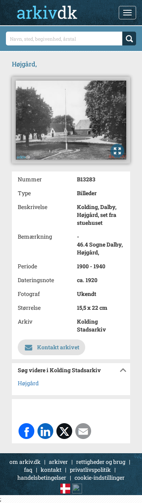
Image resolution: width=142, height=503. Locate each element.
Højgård (28, 383)
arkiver (58, 461)
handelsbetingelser (41, 477)
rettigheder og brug (100, 461)
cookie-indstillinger (100, 477)
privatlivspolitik (90, 469)
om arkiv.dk (25, 461)
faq (28, 469)
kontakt (51, 469)
